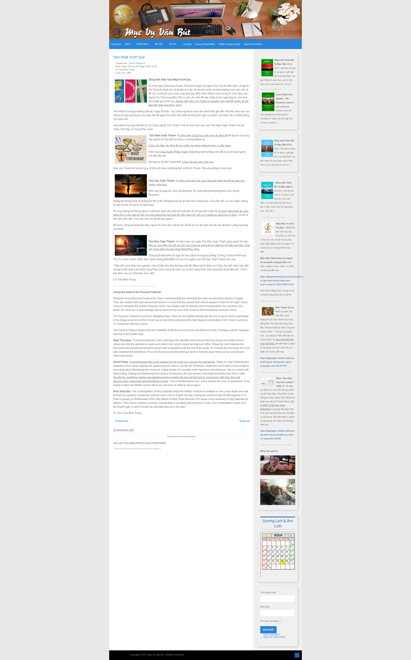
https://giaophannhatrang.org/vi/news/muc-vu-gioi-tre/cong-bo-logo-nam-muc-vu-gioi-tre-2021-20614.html (282, 280)
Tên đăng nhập (268, 592)
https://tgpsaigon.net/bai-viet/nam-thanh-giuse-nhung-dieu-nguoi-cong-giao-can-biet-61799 (277, 362)
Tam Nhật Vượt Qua (129, 57)
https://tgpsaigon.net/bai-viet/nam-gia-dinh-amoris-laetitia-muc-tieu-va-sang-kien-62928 (277, 435)
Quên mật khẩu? (271, 634)
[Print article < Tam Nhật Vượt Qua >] (245, 63)
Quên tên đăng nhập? (274, 637)
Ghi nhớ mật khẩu (269, 621)
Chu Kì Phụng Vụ (137, 63)
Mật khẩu (265, 606)
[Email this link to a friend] (249, 63)
